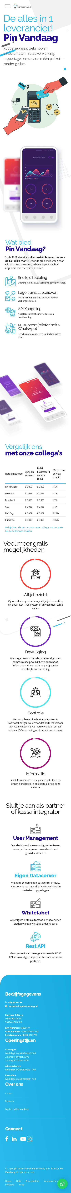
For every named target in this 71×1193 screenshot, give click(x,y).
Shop (21, 1184)
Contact (9, 1093)
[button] (62, 1184)
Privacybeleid (32, 1181)
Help (18, 1181)
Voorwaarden (51, 1181)
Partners (9, 1101)
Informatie (35, 773)
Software (9, 1184)
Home (8, 1181)
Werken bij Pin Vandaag (16, 1109)
